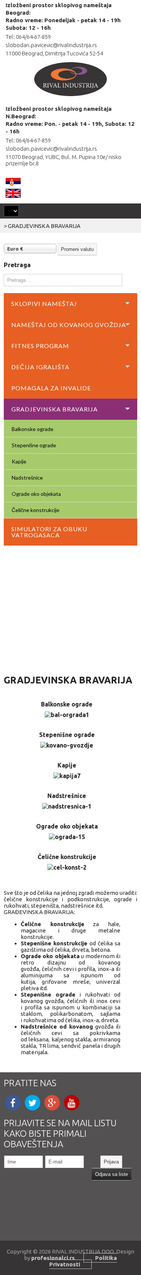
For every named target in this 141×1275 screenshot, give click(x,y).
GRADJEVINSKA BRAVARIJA (54, 409)
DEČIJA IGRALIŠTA (40, 366)
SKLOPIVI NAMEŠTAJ (44, 303)
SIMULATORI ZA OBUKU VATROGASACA (49, 531)
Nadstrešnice (27, 477)
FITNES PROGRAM (40, 345)
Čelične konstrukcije (35, 510)
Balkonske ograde (32, 429)
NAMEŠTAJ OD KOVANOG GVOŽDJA (68, 324)
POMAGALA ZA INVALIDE (51, 387)
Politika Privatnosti (83, 1261)
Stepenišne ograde (34, 445)
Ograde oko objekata (36, 494)
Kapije (19, 461)
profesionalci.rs (53, 1258)
